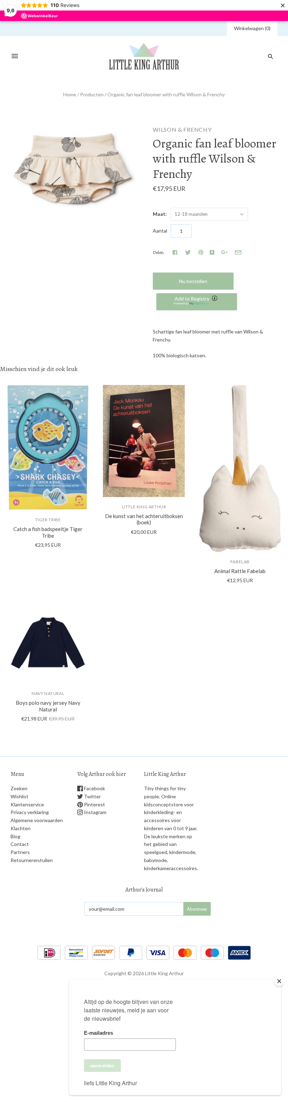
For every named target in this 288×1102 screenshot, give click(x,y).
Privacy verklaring (30, 812)
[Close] (279, 981)
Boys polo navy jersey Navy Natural (48, 706)
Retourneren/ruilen (32, 860)
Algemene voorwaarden (37, 820)
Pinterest (94, 804)
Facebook (94, 788)
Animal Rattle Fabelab (240, 571)
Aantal (160, 231)
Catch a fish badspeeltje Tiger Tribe (48, 532)
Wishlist (19, 796)
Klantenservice (27, 804)
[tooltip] (215, 298)
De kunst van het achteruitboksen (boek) (144, 519)
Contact (20, 844)
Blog (15, 836)
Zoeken (19, 788)
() (252, 28)
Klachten (21, 828)
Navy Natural (48, 693)
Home (69, 94)
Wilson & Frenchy (182, 129)
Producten (92, 94)
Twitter (92, 796)
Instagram (94, 812)
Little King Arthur (144, 506)
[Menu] (15, 56)
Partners (20, 852)
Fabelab (240, 561)
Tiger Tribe (48, 519)
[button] (196, 301)
